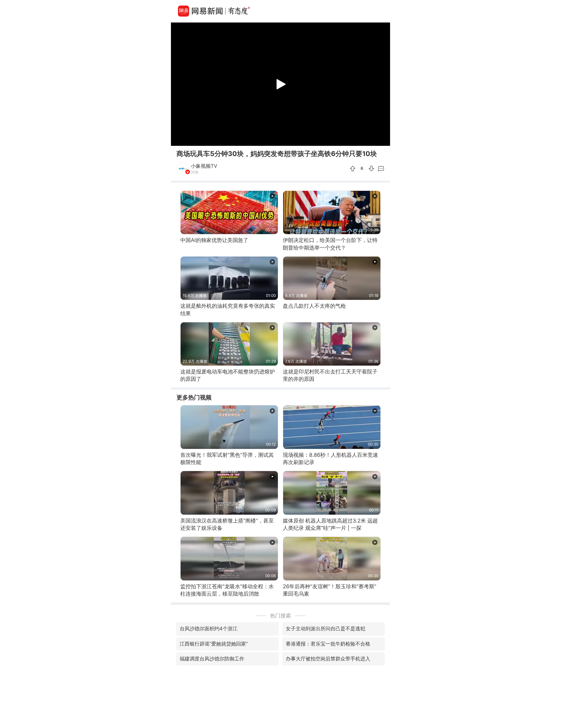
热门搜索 (280, 616)
